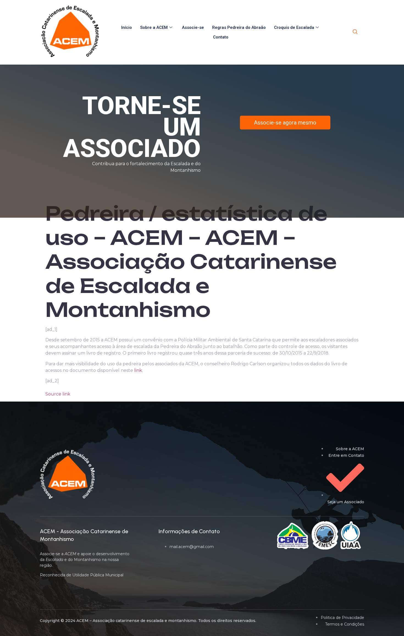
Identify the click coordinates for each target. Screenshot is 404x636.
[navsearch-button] (355, 32)
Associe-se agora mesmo (285, 122)
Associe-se (193, 27)
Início (126, 27)
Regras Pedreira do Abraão (239, 27)
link (138, 370)
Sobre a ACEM (154, 27)
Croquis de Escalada (294, 27)
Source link (57, 394)
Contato (220, 37)
